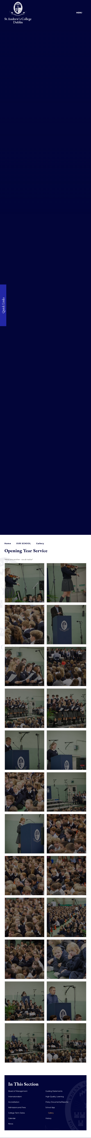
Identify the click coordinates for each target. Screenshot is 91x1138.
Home (8, 543)
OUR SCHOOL (23, 543)
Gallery (40, 543)
